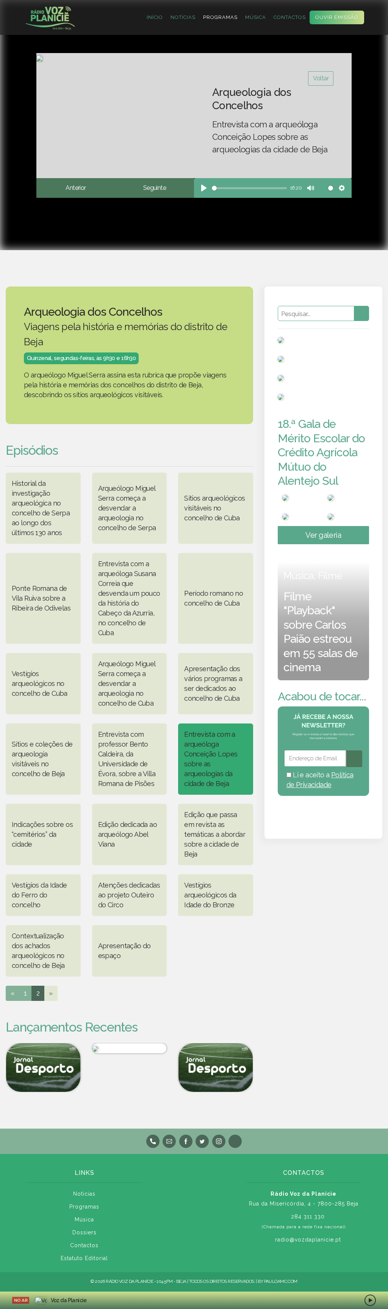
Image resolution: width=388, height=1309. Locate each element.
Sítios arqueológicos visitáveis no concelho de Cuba (214, 508)
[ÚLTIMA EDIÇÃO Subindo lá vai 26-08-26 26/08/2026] (129, 1048)
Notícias (183, 17)
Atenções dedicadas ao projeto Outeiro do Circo (129, 895)
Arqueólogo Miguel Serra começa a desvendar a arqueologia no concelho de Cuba (126, 683)
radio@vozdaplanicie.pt (308, 1240)
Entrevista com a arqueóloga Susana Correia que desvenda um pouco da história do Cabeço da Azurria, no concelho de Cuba (129, 598)
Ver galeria (323, 535)
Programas (220, 17)
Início (155, 17)
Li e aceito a (320, 780)
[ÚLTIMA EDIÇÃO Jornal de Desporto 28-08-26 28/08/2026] (215, 1067)
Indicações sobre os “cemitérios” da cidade (42, 834)
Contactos (290, 17)
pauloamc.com (280, 1281)
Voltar (321, 78)
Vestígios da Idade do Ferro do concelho (39, 895)
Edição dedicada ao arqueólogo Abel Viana (127, 834)
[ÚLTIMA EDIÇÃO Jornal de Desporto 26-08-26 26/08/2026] (43, 1067)
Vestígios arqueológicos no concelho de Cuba (39, 683)
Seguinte (154, 187)
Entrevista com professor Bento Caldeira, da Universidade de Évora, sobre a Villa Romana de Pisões (126, 759)
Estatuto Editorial (84, 1258)
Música (255, 17)
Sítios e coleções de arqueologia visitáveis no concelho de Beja (42, 759)
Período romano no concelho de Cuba (213, 598)
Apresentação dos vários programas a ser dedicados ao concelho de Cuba (213, 683)
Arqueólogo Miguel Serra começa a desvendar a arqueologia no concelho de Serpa (127, 508)
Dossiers (84, 1232)
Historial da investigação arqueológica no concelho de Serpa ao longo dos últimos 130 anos (41, 508)
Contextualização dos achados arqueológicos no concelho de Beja (38, 950)
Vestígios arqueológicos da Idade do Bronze (210, 895)
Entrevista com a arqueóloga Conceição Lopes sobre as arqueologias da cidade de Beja (210, 759)
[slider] (249, 188)
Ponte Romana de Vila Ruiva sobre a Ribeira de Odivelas (41, 598)
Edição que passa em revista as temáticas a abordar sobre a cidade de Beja (214, 834)
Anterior (76, 187)
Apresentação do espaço (124, 951)
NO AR (20, 1300)
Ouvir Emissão (336, 17)
